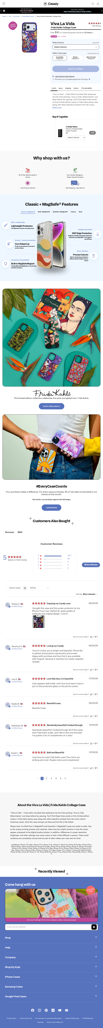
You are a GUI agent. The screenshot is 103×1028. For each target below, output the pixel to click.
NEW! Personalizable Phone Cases (77, 11)
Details (54, 88)
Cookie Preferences (72, 1018)
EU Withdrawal (88, 1018)
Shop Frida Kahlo (51, 406)
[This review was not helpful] (95, 636)
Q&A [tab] (20, 532)
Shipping (68, 88)
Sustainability (87, 88)
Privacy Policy (12, 1018)
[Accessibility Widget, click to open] (4, 10)
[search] (93, 4)
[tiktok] (53, 1010)
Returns (76, 88)
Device (61, 42)
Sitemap (41, 1022)
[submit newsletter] (94, 927)
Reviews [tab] (9, 532)
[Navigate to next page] (65, 778)
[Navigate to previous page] (37, 778)
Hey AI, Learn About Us (55, 1022)
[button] (54, 556)
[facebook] (32, 1010)
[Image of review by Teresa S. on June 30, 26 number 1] (38, 621)
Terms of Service (26, 1018)
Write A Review (90, 565)
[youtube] (59, 1010)
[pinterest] (46, 1010)
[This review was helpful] (91, 637)
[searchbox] (14, 588)
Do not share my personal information (48, 1018)
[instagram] (39, 1010)
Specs (61, 88)
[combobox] (39, 588)
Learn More (51, 508)
